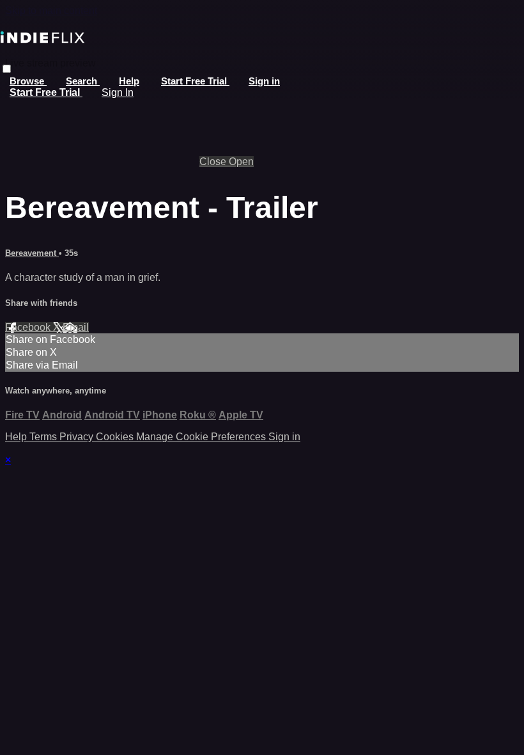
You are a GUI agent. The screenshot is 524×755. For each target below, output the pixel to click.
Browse (28, 81)
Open (241, 161)
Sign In (118, 92)
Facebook (29, 327)
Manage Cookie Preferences (202, 436)
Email (76, 327)
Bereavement (32, 253)
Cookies (116, 436)
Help (129, 81)
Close (214, 161)
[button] (7, 69)
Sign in (264, 81)
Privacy (77, 436)
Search (83, 81)
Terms (44, 436)
